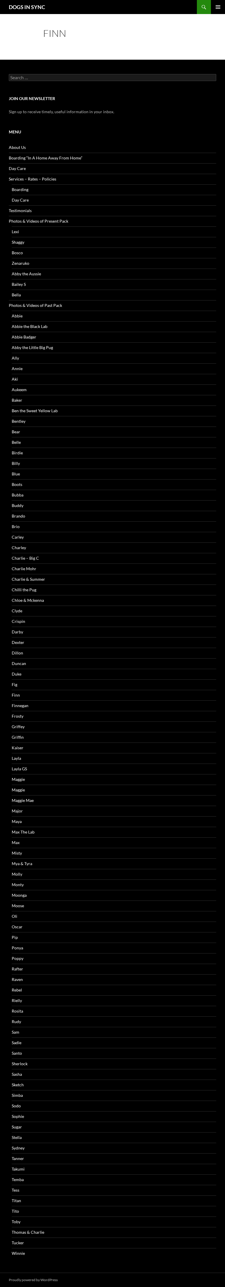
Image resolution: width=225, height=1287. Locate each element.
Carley (18, 537)
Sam (15, 1032)
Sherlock (20, 1063)
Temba (18, 1179)
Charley (19, 547)
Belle (16, 442)
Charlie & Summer (28, 579)
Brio (16, 526)
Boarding (20, 189)
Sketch (18, 1084)
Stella (17, 1137)
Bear (16, 431)
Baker (17, 400)
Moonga (19, 895)
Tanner (18, 1158)
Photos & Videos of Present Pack (38, 221)
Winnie (18, 1253)
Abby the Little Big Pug (32, 347)
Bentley (18, 421)
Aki (15, 379)
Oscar (17, 926)
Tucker (18, 1242)
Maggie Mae (23, 800)
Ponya (17, 947)
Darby (17, 631)
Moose (18, 905)
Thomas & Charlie (28, 1232)
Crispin (18, 621)
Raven (17, 979)
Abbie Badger (24, 336)
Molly (17, 874)
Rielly (17, 1000)
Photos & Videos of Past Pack (35, 305)
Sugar (17, 1126)
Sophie (18, 1116)
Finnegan (20, 705)
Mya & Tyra (22, 863)
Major (17, 810)
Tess (15, 1190)
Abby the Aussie (26, 273)
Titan (16, 1200)
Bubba (17, 494)
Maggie (18, 779)
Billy (16, 463)
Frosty (17, 716)
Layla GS (19, 768)
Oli (14, 916)
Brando (18, 515)
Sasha (17, 1074)
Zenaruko (20, 263)
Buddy (17, 505)
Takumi (18, 1168)
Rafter (17, 968)
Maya (17, 821)
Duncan (19, 663)
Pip (15, 937)
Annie (17, 368)
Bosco (17, 252)
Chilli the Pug (24, 589)
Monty (18, 884)
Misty (17, 852)
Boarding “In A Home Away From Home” (45, 157)
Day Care (17, 168)
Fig (14, 684)
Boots (17, 484)
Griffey (18, 726)
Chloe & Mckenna (28, 600)
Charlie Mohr (24, 568)
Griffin (18, 737)
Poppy (17, 958)
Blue (16, 473)
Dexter (18, 642)
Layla (16, 758)
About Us (17, 147)
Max (16, 842)
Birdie (17, 452)
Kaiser (17, 747)
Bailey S (19, 284)
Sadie (16, 1042)
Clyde (17, 610)
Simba (17, 1095)
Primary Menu (218, 7)
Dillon (17, 652)
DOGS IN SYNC (27, 7)
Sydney (18, 1147)
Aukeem (19, 389)
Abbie (17, 315)
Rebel (17, 989)
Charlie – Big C (25, 558)
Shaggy (18, 242)
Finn (16, 695)
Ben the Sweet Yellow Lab (35, 410)
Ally (15, 357)
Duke (16, 673)
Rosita (17, 1010)
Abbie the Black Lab (29, 326)
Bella (16, 294)
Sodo (16, 1105)
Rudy (16, 1021)
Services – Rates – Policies (32, 178)
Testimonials (20, 210)
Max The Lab (23, 831)
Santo (17, 1053)
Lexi (15, 231)
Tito (15, 1211)
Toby (16, 1221)
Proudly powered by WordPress (33, 1280)
